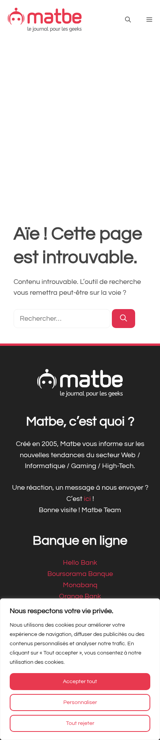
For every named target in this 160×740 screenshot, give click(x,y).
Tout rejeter (80, 723)
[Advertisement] (80, 123)
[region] (80, 669)
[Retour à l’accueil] (45, 19)
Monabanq (80, 585)
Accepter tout (80, 681)
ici (88, 498)
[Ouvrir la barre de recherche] (128, 20)
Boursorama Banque (80, 574)
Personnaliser (80, 702)
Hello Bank (80, 562)
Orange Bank (80, 596)
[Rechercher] (123, 318)
